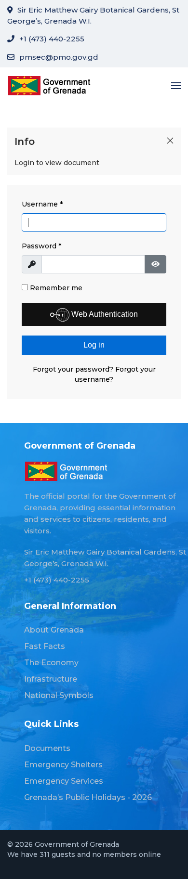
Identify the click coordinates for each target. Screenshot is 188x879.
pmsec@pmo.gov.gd (58, 57)
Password (41, 246)
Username (42, 204)
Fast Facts (44, 646)
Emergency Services (63, 781)
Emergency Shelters (63, 764)
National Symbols (59, 695)
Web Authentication (103, 314)
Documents (47, 748)
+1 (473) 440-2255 (51, 38)
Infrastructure (50, 679)
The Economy (51, 662)
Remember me (55, 288)
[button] (176, 85)
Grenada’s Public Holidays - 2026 (88, 797)
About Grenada (54, 629)
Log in (94, 345)
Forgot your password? (74, 369)
